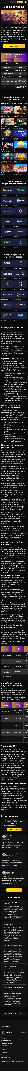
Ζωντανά (11, 103)
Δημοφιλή (3, 103)
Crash (18, 103)
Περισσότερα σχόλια (14, 890)
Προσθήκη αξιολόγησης (14, 829)
